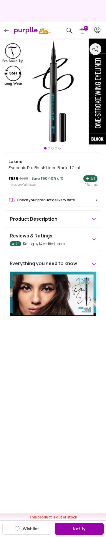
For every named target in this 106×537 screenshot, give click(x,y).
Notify (79, 528)
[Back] (6, 30)
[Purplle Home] (26, 30)
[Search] (69, 30)
